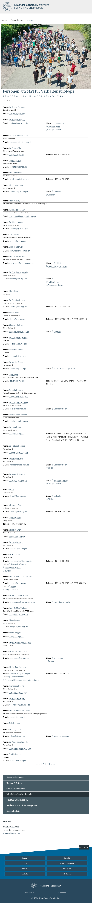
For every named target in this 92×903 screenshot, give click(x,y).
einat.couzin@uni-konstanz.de (22, 602)
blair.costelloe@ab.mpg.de (20, 561)
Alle (61, 96)
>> (54, 764)
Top (86, 847)
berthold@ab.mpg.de (18, 344)
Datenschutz (62, 893)
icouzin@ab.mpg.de (17, 583)
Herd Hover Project (13, 567)
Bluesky (51, 195)
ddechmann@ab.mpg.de (19, 673)
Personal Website (61, 480)
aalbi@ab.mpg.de (16, 154)
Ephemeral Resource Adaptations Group (22, 680)
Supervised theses (55, 285)
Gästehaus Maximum (15, 789)
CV (55, 279)
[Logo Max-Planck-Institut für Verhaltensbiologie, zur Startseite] (42, 6)
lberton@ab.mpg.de (17, 356)
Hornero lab (59, 123)
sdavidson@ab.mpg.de (19, 658)
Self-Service (67, 874)
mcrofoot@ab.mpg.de (18, 614)
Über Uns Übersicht (15, 778)
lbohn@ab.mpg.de (17, 433)
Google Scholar (54, 130)
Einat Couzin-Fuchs (62, 602)
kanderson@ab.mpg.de (19, 179)
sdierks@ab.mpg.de (17, 761)
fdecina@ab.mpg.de (17, 692)
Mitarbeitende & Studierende (19, 794)
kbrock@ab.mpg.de (17, 496)
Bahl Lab (57, 263)
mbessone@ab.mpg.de (19, 368)
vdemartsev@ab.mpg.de (19, 705)
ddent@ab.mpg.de (17, 736)
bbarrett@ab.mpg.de (18, 307)
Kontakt (67, 858)
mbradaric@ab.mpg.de (19, 465)
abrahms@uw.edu (17, 113)
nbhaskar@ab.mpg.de (18, 396)
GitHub (51, 499)
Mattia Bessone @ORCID (64, 368)
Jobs (25, 863)
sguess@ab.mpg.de (12, 833)
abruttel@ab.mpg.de (18, 511)
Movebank (58, 658)
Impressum (29, 893)
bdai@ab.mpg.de (16, 636)
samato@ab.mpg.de (18, 167)
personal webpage (61, 736)
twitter (13, 586)
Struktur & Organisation (17, 800)
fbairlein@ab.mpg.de (18, 279)
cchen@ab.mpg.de (17, 536)
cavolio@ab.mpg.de (17, 241)
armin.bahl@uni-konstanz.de (21, 263)
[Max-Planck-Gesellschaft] (35, 886)
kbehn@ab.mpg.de (17, 319)
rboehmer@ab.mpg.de (18, 421)
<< (36, 764)
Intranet (25, 858)
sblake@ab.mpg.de (17, 409)
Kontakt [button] (7, 821)
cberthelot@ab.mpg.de (19, 331)
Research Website (18, 564)
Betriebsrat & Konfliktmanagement (21, 805)
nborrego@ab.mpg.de (18, 452)
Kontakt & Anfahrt (14, 783)
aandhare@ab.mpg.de (18, 191)
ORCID (50, 468)
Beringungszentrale (67, 863)
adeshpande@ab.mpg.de (20, 748)
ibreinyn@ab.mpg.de (18, 480)
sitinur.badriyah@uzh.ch (19, 251)
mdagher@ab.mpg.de (18, 627)
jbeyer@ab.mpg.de (17, 381)
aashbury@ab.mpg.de (18, 228)
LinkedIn (57, 191)
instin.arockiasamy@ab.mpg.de (22, 216)
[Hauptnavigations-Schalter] (86, 7)
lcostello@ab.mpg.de (18, 549)
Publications (53, 282)
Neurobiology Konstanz (58, 266)
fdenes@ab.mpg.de (17, 717)
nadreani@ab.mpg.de (18, 123)
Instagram (67, 868)
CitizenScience (54, 126)
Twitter (8, 571)
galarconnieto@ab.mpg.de (20, 142)
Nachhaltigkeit (13, 811)
